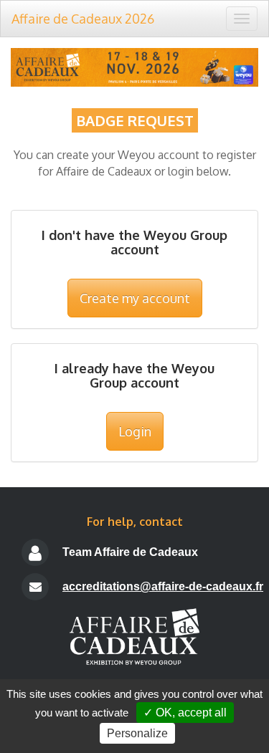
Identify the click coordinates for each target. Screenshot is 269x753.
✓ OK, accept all (185, 712)
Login (134, 431)
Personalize (137, 733)
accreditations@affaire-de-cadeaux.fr (162, 586)
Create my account (135, 298)
